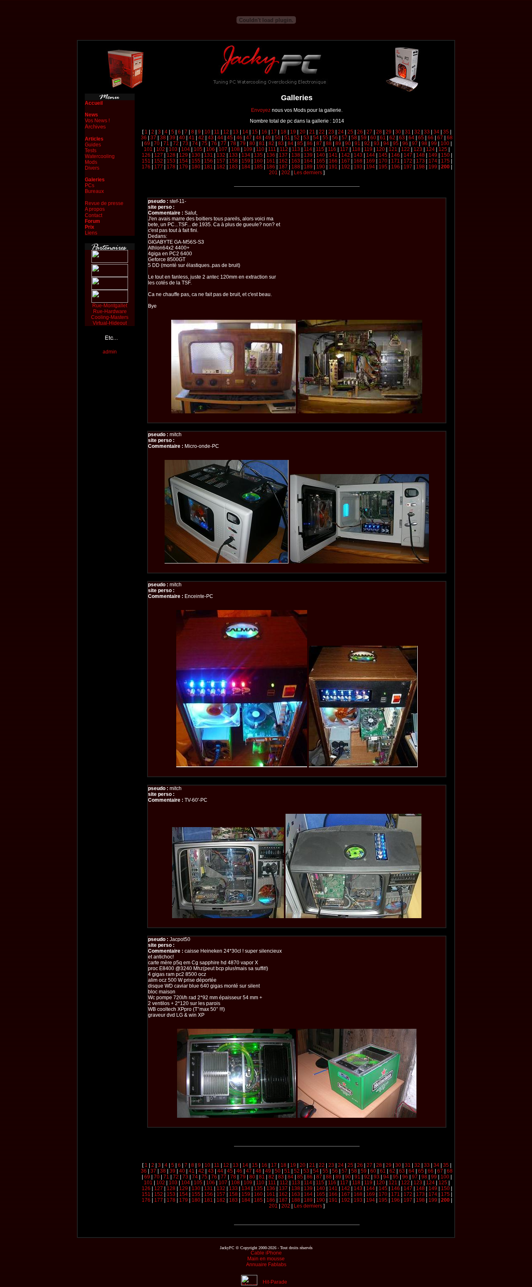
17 (274, 132)
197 (408, 167)
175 (445, 161)
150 (445, 155)
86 (310, 143)
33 (427, 132)
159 (245, 161)
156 (208, 161)
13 (236, 132)
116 (332, 149)
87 (319, 143)
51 (287, 138)
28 (379, 132)
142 (345, 155)
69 (147, 143)
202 (285, 172)
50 (278, 138)
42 (201, 138)
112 (284, 149)
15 (255, 132)
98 (424, 143)
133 (233, 155)
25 (350, 132)
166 (333, 161)
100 (445, 143)
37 (153, 138)
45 (230, 138)
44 (220, 138)
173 (420, 161)
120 (380, 149)
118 (356, 149)
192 (345, 167)
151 (146, 161)
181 (208, 167)
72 (176, 143)
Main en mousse (266, 1259)
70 (157, 143)
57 (344, 138)
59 (364, 138)
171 (395, 161)
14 (245, 132)
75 (204, 143)
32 (417, 132)
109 (248, 149)
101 (148, 149)
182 (221, 167)
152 (158, 161)
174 (433, 161)
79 (243, 143)
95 (396, 143)
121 (393, 149)
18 (283, 132)
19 (293, 132)
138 (295, 155)
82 (271, 143)
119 (368, 149)
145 (383, 155)
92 (367, 143)
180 (196, 167)
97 (415, 143)
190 (320, 167)
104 (185, 149)
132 (221, 155)
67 (440, 138)
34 (436, 132)
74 (195, 143)
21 (312, 132)
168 (358, 161)
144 (370, 155)
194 (370, 167)
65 (421, 138)
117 (344, 149)
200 (445, 167)
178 (171, 167)
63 (402, 138)
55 (325, 138)
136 (270, 155)
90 (348, 143)
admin (110, 352)
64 (411, 138)
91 (357, 143)
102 (160, 149)
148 (420, 155)
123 (418, 149)
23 (331, 132)
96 (405, 143)
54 (316, 138)
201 (273, 172)
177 (158, 167)
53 (306, 138)
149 (433, 155)
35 (446, 132)
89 (338, 143)
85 (300, 143)
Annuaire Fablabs (266, 1264)
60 (373, 138)
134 (245, 155)
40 (182, 138)
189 (308, 167)
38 (163, 138)
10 (207, 132)
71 (166, 143)
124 (430, 149)
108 (235, 149)
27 (369, 132)
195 (383, 167)
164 (308, 161)
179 (183, 167)
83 (281, 143)
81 (262, 143)
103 (173, 149)
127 (158, 155)
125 (442, 149)
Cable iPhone (266, 1253)
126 (146, 155)
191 (333, 167)
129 (183, 155)
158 (233, 161)
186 (270, 167)
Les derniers (308, 172)
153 (171, 161)
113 (296, 149)
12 (226, 132)
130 (196, 155)
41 (192, 138)
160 (258, 161)
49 (268, 138)
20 (302, 132)
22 (322, 132)
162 (283, 161)
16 (264, 132)
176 (146, 167)
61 (383, 138)
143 (358, 155)
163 (295, 161)
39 (172, 138)
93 (376, 143)
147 (408, 155)
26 (360, 132)
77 (224, 143)
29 (389, 132)
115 (320, 149)
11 (216, 132)
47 (249, 138)
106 (210, 149)
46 (239, 138)
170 (383, 161)
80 (252, 143)
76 (214, 143)
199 (433, 167)
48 (258, 138)
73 (185, 143)
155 (196, 161)
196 (395, 167)
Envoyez (261, 110)
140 (320, 155)
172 (408, 161)
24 (341, 132)
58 (354, 138)
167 (345, 161)
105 (198, 149)
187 (283, 167)
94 (386, 143)
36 (144, 138)
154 (183, 161)
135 (258, 155)
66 (430, 138)
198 (420, 167)
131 (208, 155)
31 (408, 132)
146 (395, 155)
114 (308, 149)
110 (260, 149)
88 (329, 143)
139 (308, 155)
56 (335, 138)
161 (270, 161)
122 (405, 149)
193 (358, 167)
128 (171, 155)
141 (333, 155)
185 (258, 167)
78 (233, 143)
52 (297, 138)
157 (221, 161)
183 (233, 167)
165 (320, 161)
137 (283, 155)
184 (245, 167)
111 (272, 149)
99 (434, 143)
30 (398, 132)
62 (392, 138)
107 (223, 149)
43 (211, 138)
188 (295, 167)
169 (370, 161)
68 (450, 138)
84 (290, 143)
